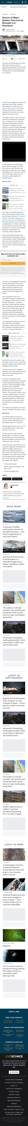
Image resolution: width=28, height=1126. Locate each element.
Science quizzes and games (8, 1045)
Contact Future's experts (14, 1082)
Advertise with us (14, 1097)
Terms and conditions (14, 1088)
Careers (14, 1103)
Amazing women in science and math (20, 1031)
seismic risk (20, 426)
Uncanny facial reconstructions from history (19, 1035)
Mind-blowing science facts (19, 1048)
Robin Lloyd (10, 29)
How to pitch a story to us (14, 1109)
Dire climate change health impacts (18, 6)
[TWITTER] (11, 487)
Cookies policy (14, 1094)
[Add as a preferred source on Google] (14, 1072)
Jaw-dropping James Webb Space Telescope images (8, 1031)
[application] (14, 150)
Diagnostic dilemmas (8, 1022)
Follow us (15, 58)
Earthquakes (13, 14)
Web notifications (14, 1100)
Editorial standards (14, 1106)
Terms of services (18, 267)
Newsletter (23, 58)
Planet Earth (5, 14)
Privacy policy (14, 1091)
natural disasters (17, 479)
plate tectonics (7, 479)
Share (6, 58)
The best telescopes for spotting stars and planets (8, 1049)
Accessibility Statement (14, 1079)
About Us (14, 1085)
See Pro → (16, 2)
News (22, 31)
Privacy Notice (19, 269)
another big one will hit (9, 108)
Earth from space (19, 1020)
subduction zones (13, 362)
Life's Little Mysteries (8, 1020)
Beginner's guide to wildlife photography (19, 1045)
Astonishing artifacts (19, 1022)
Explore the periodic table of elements (8, 1035)
